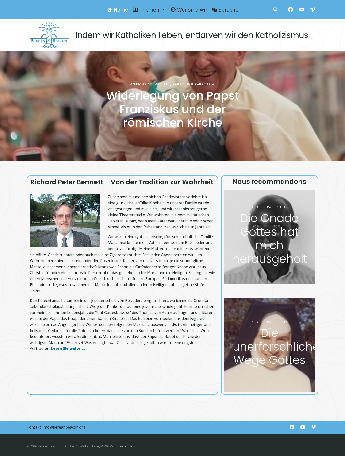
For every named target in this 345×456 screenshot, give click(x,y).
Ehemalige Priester (274, 207)
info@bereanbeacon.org (63, 427)
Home (121, 9)
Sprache (228, 9)
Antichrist (65, 84)
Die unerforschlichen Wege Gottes (280, 346)
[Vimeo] (313, 9)
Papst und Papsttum (118, 84)
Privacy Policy (125, 446)
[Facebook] (290, 9)
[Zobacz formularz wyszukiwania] (275, 9)
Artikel (86, 84)
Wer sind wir (192, 9)
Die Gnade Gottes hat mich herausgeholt (270, 238)
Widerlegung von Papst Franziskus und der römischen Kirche (96, 109)
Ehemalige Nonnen (275, 322)
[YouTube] (301, 9)
